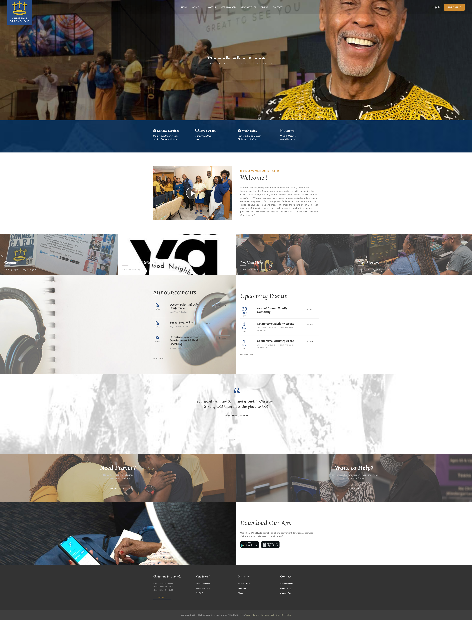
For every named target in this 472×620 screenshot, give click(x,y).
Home (184, 7)
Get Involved (228, 7)
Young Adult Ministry (258, 262)
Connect (129, 262)
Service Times (244, 583)
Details (222, 305)
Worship (211, 7)
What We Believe (202, 583)
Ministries (242, 588)
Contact (278, 7)
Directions (162, 597)
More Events (246, 355)
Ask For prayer (118, 488)
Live (454, 7)
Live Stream (14, 262)
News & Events (248, 7)
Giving (264, 7)
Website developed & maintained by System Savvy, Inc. (268, 615)
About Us (197, 7)
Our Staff (199, 593)
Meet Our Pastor (202, 588)
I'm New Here (369, 262)
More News (158, 358)
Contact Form (286, 593)
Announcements (287, 583)
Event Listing (285, 588)
